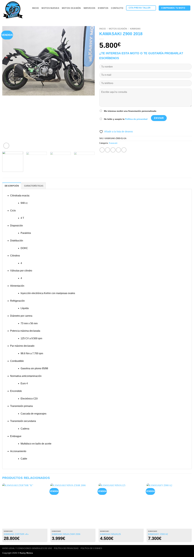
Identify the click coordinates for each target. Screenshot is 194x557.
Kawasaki (135, 29)
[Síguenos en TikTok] (190, 13)
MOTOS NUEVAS (50, 8)
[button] (6, 146)
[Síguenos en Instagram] (186, 13)
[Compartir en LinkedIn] (123, 149)
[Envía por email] (112, 149)
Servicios (89, 8)
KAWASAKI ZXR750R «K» (16, 534)
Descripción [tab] (12, 186)
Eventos (103, 8)
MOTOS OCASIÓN (71, 8)
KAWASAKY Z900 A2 (158, 534)
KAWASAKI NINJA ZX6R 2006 (66, 534)
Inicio (35, 8)
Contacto (117, 8)
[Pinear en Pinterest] (118, 149)
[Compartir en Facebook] (102, 149)
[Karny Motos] (14, 10)
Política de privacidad (136, 119)
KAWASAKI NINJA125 (110, 534)
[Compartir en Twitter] (107, 149)
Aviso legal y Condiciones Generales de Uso (27, 548)
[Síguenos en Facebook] (182, 13)
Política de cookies (91, 548)
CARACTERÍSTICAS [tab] (33, 186)
